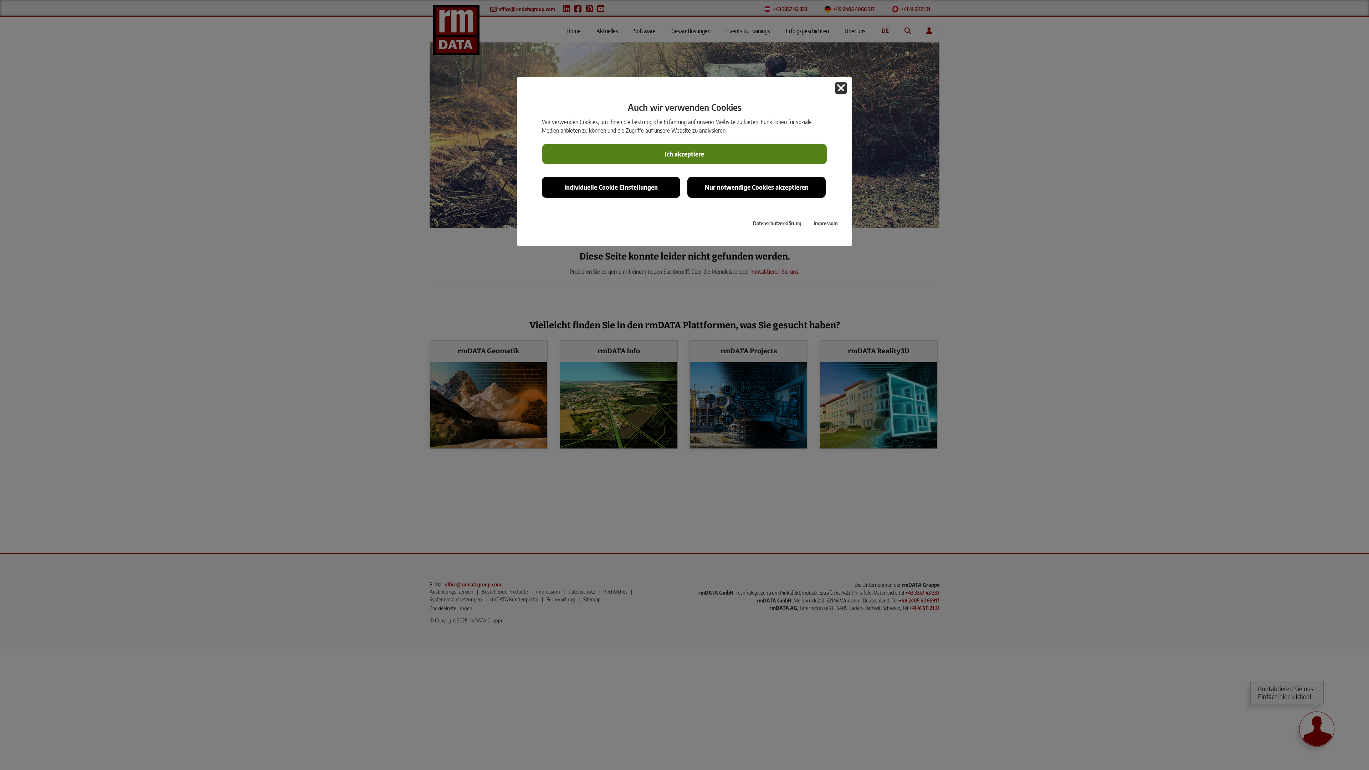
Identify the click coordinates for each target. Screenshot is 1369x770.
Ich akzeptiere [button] (684, 154)
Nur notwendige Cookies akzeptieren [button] (757, 187)
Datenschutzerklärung (777, 223)
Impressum (826, 223)
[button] (841, 88)
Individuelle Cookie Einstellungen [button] (611, 187)
